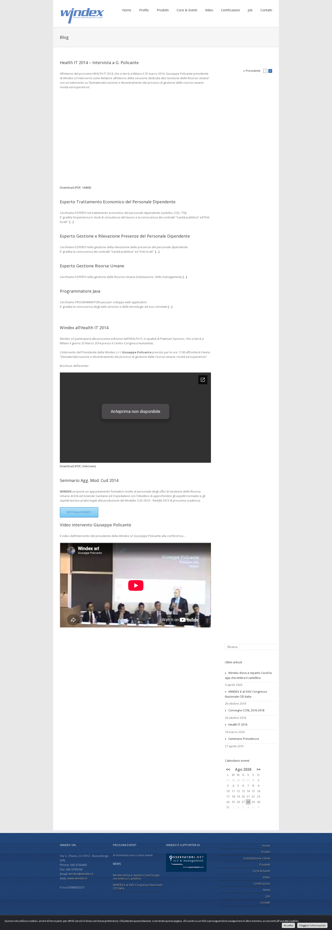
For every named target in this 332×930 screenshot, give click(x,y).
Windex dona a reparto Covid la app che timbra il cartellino (248, 675)
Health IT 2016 (237, 724)
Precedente (253, 71)
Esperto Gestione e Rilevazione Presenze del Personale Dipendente (125, 236)
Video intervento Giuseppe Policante (95, 524)
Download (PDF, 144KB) (75, 187)
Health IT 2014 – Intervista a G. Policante (99, 62)
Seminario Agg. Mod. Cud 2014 (89, 480)
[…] (71, 222)
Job (250, 10)
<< (228, 769)
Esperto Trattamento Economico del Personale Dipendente (117, 201)
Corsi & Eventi (187, 10)
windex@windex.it (80, 874)
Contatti (266, 10)
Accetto (288, 925)
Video (209, 10)
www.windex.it (77, 878)
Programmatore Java (80, 291)
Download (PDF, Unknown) (78, 466)
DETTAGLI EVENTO (79, 512)
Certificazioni (230, 10)
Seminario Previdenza (243, 739)
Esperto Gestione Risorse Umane (92, 265)
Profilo (144, 10)
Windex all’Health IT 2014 (84, 327)
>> (259, 769)
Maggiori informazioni (312, 925)
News (266, 890)
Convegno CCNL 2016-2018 (246, 710)
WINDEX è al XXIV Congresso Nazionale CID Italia (246, 694)
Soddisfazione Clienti (256, 858)
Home (126, 10)
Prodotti (163, 10)
